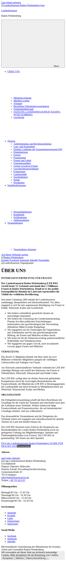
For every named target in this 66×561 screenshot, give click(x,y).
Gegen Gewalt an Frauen (26, 166)
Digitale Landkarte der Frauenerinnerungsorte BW (38, 149)
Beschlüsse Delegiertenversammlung (31, 106)
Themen (11, 141)
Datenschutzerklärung (36, 558)
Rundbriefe (19, 214)
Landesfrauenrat (9, 10)
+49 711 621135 (17, 480)
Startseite (11, 512)
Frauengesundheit (22, 163)
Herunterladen (24, 446)
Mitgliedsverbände (22, 98)
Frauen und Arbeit (22, 160)
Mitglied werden (21, 100)
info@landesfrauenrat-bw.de (15, 477)
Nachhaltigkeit (21, 177)
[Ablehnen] (48, 558)
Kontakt (11, 515)
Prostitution (19, 182)
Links (10, 518)
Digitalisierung (21, 152)
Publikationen (20, 217)
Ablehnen (20, 558)
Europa (17, 155)
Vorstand (18, 103)
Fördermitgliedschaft (23, 109)
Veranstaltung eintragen (25, 249)
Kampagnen (19, 171)
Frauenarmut (20, 157)
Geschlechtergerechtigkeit (26, 168)
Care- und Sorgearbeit (24, 146)
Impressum (12, 524)
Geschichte (19, 117)
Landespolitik (20, 174)
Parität (17, 180)
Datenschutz (13, 521)
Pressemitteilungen (23, 212)
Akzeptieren (7, 558)
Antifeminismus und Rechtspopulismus (32, 144)
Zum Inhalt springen (11, 2)
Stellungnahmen (21, 220)
